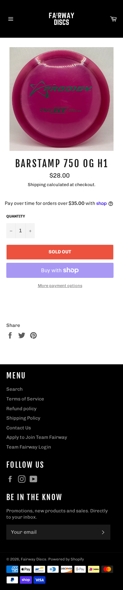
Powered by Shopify (66, 559)
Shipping (37, 184)
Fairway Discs (33, 559)
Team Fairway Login (28, 447)
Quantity (15, 216)
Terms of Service (25, 399)
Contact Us (18, 428)
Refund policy (21, 408)
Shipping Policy (23, 418)
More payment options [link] (60, 285)
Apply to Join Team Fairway (36, 437)
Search (14, 389)
